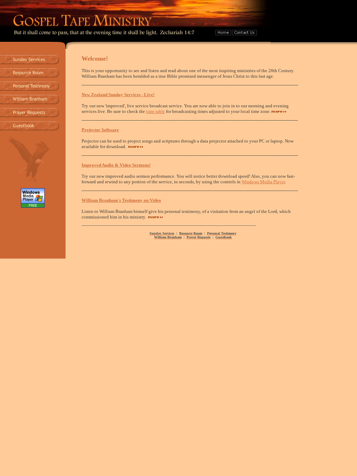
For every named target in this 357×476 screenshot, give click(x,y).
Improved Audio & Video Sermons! (116, 165)
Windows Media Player (263, 181)
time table (155, 111)
